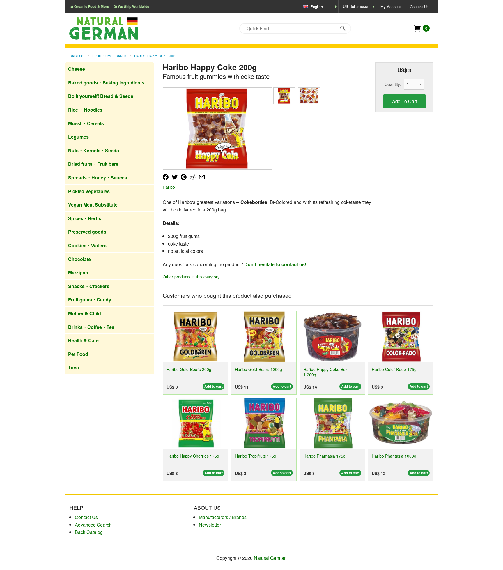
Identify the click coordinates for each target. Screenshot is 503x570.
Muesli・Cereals (86, 123)
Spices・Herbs (84, 218)
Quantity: (393, 84)
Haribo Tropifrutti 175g (255, 456)
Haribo (169, 187)
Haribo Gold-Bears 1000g (258, 369)
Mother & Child (84, 313)
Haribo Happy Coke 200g (155, 55)
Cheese (76, 69)
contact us (86, 517)
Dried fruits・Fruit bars (93, 163)
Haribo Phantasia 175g (324, 456)
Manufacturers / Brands (223, 517)
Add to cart (213, 386)
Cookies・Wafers (87, 245)
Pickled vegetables (89, 191)
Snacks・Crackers (88, 286)
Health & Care (83, 340)
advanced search (93, 524)
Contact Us (419, 6)
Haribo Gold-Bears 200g (189, 369)
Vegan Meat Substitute (93, 204)
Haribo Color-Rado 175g (394, 369)
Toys (73, 367)
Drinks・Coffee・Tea (91, 327)
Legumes (78, 136)
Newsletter (210, 524)
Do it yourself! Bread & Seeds (100, 96)
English (316, 6)
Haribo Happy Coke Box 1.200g (325, 371)
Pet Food (78, 354)
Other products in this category (191, 277)
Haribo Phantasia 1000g (394, 456)
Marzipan (78, 272)
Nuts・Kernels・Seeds (93, 150)
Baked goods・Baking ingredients (106, 82)
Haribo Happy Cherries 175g (193, 456)
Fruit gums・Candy (109, 55)
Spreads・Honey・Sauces (97, 177)
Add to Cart (404, 101)
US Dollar (355, 6)
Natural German (270, 558)
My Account (390, 6)
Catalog (77, 55)
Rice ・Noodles (85, 109)
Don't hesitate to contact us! (275, 264)
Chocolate (79, 259)
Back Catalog (89, 532)
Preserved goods (87, 231)
